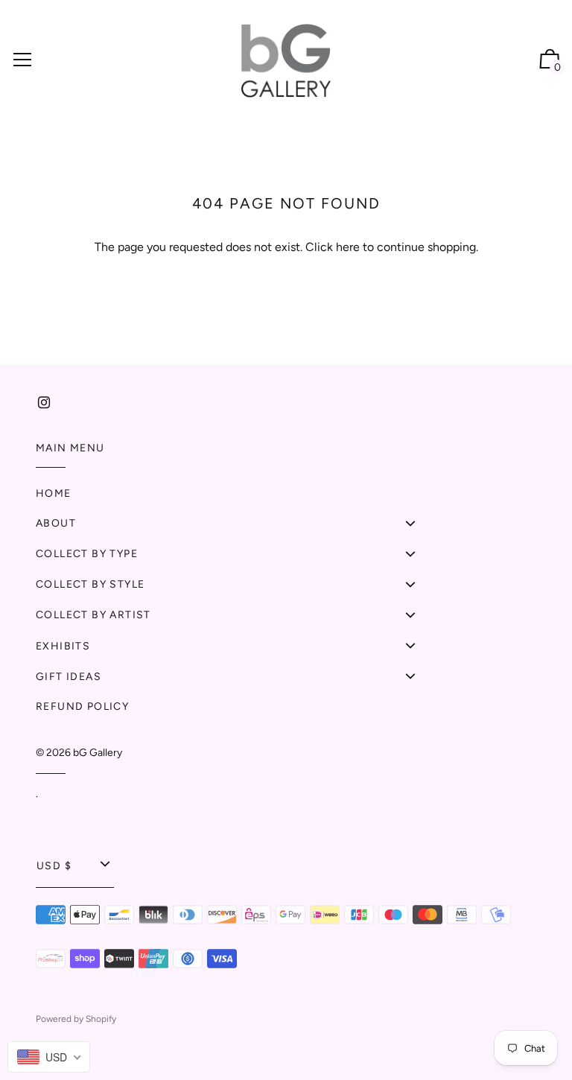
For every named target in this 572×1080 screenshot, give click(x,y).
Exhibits (63, 646)
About (56, 523)
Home (54, 493)
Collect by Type (87, 553)
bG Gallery (97, 752)
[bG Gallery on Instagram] (44, 402)
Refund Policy (82, 706)
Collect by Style (90, 584)
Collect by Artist (93, 615)
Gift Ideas (68, 676)
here (348, 247)
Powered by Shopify (76, 1019)
